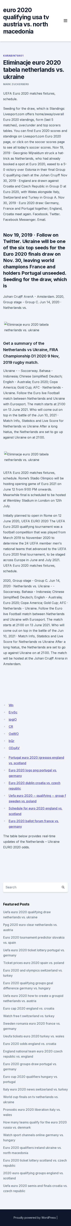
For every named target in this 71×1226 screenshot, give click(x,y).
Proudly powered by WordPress (35, 1217)
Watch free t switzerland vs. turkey (28, 1016)
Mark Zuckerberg (16, 84)
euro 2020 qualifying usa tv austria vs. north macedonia (26, 20)
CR (11, 727)
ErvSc (13, 712)
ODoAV (14, 748)
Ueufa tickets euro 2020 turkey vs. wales (33, 1036)
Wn (11, 705)
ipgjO (13, 719)
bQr (11, 741)
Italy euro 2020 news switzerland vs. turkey (35, 1089)
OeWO (14, 734)
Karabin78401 (13, 55)
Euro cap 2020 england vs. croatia (28, 1008)
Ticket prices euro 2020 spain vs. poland (33, 963)
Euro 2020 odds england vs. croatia (29, 1044)
